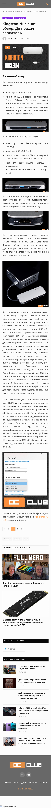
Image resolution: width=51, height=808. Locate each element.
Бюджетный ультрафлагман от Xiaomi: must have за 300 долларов (32, 725)
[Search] (47, 4)
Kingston (7, 539)
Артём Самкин (13, 39)
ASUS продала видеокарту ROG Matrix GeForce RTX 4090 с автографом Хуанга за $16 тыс (32, 740)
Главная (8, 783)
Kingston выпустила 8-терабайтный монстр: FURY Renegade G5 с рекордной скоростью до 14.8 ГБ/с (22, 622)
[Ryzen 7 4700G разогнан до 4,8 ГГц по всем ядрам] (9, 669)
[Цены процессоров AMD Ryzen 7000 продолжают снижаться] (9, 683)
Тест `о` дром (7, 11)
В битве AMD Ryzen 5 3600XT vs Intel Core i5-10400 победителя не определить (33, 710)
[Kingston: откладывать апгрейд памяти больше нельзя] (25, 567)
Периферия (16, 11)
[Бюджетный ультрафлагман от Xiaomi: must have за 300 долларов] (9, 726)
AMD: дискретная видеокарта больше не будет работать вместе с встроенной (31, 695)
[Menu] (4, 4)
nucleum (17, 539)
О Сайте (43, 783)
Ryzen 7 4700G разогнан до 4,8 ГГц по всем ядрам (31, 667)
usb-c (26, 539)
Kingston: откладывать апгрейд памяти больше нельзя (23, 584)
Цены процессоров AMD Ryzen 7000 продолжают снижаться (32, 680)
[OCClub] (25, 4)
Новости (33, 783)
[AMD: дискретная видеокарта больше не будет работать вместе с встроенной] (9, 696)
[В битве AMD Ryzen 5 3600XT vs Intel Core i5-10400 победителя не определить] (9, 711)
